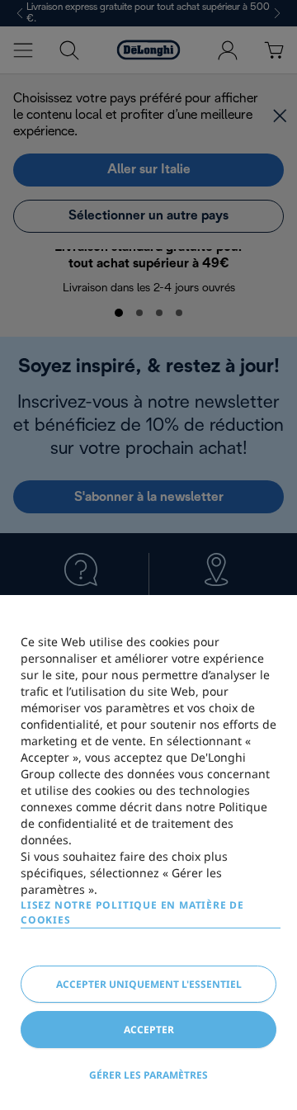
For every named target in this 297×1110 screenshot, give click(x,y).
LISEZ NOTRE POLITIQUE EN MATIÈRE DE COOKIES (132, 912)
